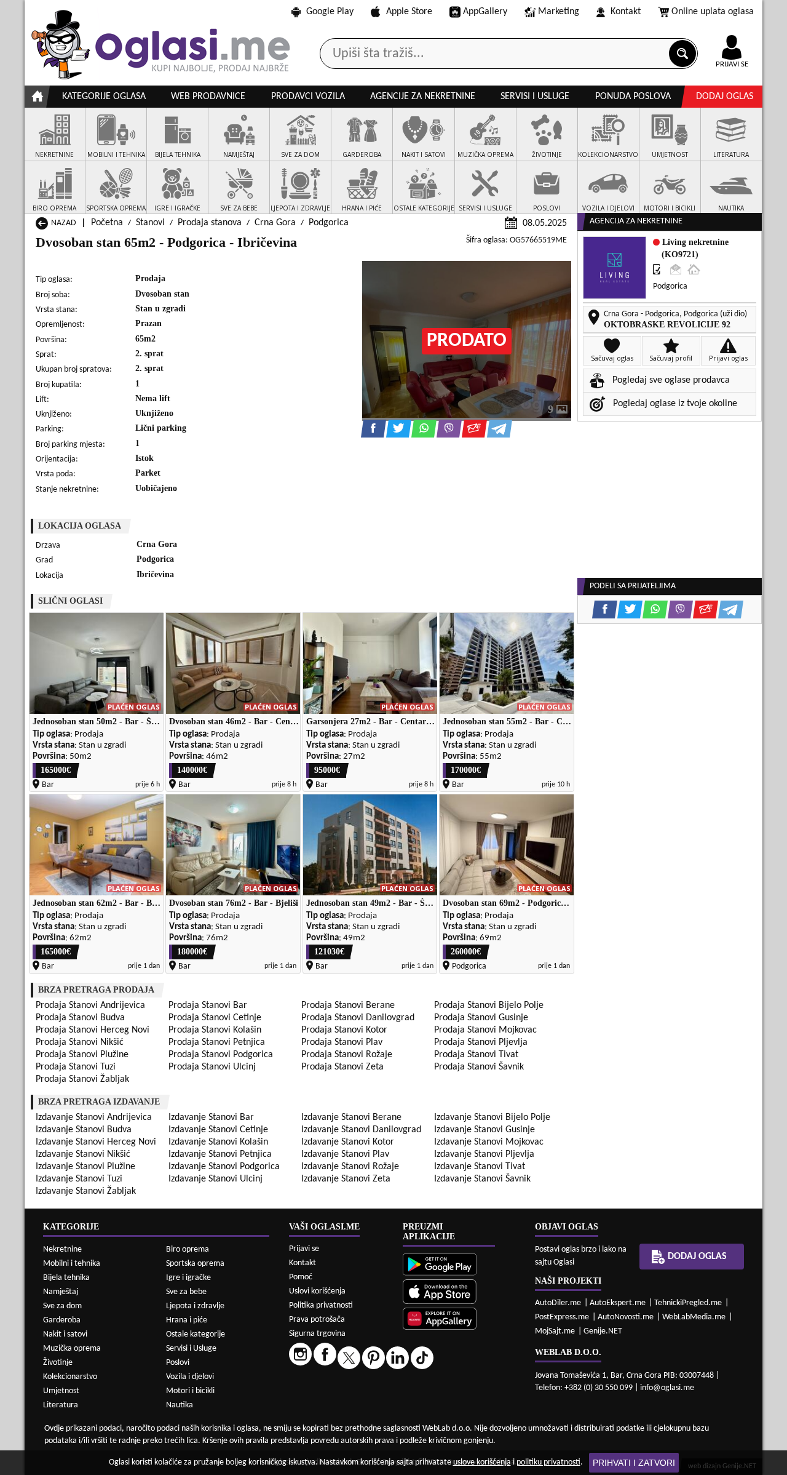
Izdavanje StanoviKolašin (218, 1142)
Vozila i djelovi (190, 1376)
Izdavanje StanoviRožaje (350, 1167)
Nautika (179, 1405)
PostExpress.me (562, 1317)
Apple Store (409, 12)
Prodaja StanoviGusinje (481, 1018)
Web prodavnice (208, 97)
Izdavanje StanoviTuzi (79, 1179)
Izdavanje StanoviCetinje (218, 1130)
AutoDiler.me (558, 1303)
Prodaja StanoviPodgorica (220, 1055)
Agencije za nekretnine (422, 97)
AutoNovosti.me (626, 1317)
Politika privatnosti (321, 1305)
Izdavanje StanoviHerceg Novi (96, 1142)
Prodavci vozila (308, 97)
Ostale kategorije (195, 1334)
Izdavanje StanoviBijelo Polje (492, 1117)
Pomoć (300, 1277)
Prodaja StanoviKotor (344, 1030)
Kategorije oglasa (104, 97)
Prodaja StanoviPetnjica (216, 1042)
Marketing (558, 12)
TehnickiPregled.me (688, 1303)
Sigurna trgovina (317, 1333)
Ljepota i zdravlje (195, 1306)
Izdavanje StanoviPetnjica (220, 1154)
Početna (107, 223)
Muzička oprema (72, 1348)
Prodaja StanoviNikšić (80, 1042)
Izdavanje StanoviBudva (84, 1130)
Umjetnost (61, 1391)
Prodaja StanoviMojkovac (485, 1030)
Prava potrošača (317, 1319)
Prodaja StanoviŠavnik (479, 1067)
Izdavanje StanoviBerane (351, 1117)
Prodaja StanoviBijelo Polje (489, 1005)
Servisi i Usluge (191, 1348)
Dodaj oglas (724, 97)
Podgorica (329, 223)
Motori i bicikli (190, 1391)
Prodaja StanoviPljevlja (481, 1042)
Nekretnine (62, 1249)
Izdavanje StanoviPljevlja (484, 1154)
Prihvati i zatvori (634, 1463)
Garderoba (62, 1320)
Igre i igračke (188, 1277)
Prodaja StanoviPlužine (82, 1055)
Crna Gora (275, 223)
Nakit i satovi (65, 1334)
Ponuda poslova (633, 97)
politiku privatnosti (548, 1462)
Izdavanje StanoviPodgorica (224, 1167)
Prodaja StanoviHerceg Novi (92, 1030)
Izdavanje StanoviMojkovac (489, 1142)
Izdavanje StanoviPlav (345, 1154)
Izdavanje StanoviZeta (345, 1179)
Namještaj (60, 1292)
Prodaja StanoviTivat (476, 1055)
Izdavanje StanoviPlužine (85, 1167)
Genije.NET (602, 1331)
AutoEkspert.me (618, 1303)
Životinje (58, 1362)
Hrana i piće (186, 1320)
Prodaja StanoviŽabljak (82, 1079)
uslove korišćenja (482, 1462)
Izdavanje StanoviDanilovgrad (361, 1130)
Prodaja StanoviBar (207, 1005)
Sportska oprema (195, 1263)
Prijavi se (304, 1248)
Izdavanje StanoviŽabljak (86, 1191)
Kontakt (626, 12)
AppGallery (485, 12)
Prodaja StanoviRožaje (346, 1055)
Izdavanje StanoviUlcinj (215, 1179)
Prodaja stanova (210, 223)
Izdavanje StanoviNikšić (83, 1154)
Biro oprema (187, 1249)
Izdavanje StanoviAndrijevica (94, 1117)
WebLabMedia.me (694, 1317)
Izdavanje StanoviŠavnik (482, 1179)
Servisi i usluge (534, 97)
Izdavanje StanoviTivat (479, 1167)
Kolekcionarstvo (70, 1376)
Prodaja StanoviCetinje (214, 1018)
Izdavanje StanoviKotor (347, 1142)
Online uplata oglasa (712, 12)
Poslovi (177, 1362)
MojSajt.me (555, 1331)
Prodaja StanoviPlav (341, 1042)
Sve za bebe (186, 1292)
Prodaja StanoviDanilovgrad (357, 1018)
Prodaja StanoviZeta (342, 1067)
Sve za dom (62, 1306)
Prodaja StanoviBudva (80, 1018)
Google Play (330, 12)
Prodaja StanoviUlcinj (212, 1067)
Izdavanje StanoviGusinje (484, 1130)
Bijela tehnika (66, 1277)
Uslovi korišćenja (317, 1291)
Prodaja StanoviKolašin (214, 1030)
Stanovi (150, 223)
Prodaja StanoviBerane (348, 1005)
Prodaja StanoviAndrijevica (90, 1005)
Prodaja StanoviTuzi (76, 1067)
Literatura (60, 1405)
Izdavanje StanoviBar (211, 1117)
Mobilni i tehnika (71, 1263)
